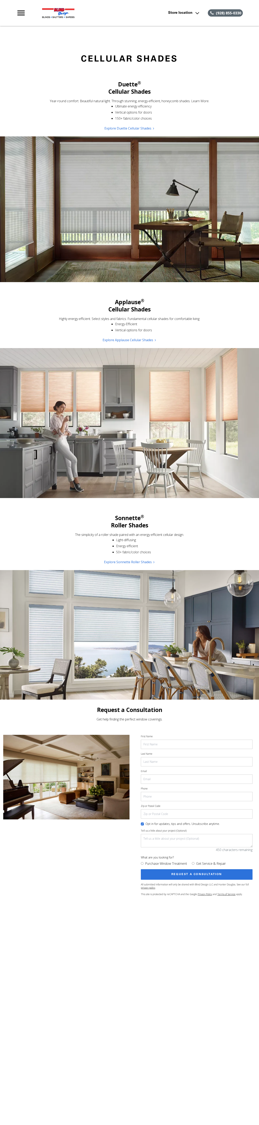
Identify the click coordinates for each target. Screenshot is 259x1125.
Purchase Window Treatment (166, 863)
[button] (21, 13)
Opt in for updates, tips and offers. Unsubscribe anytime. (182, 824)
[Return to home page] (86, 13)
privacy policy (148, 887)
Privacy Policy (205, 894)
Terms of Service (226, 894)
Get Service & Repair (211, 863)
